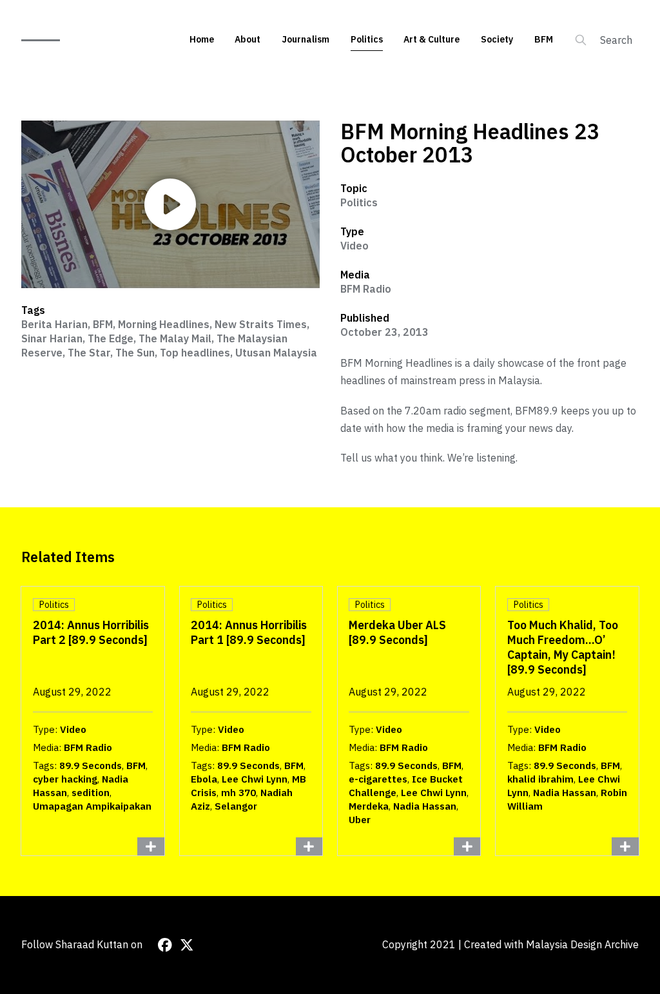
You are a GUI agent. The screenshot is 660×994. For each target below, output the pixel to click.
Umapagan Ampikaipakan (92, 806)
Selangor (236, 806)
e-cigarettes (378, 779)
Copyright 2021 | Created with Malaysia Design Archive (510, 944)
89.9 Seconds (90, 765)
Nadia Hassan (424, 806)
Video (354, 245)
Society (497, 39)
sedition (91, 792)
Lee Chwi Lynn (254, 779)
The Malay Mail (175, 338)
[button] (170, 204)
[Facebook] (165, 945)
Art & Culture (431, 39)
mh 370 (238, 792)
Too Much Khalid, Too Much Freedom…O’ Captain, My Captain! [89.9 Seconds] (562, 647)
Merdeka (369, 806)
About (247, 39)
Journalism (305, 39)
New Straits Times (261, 324)
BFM (543, 39)
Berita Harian (54, 324)
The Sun (135, 352)
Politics (367, 39)
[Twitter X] (187, 945)
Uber (360, 820)
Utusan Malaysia (276, 352)
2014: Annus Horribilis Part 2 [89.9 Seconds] (91, 632)
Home (201, 39)
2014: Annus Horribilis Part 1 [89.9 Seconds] (249, 632)
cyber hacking (65, 779)
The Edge (110, 338)
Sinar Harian (51, 338)
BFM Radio (365, 288)
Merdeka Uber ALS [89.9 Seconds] (397, 632)
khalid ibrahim (540, 779)
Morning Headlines (163, 324)
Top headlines (195, 352)
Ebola (204, 779)
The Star (89, 352)
